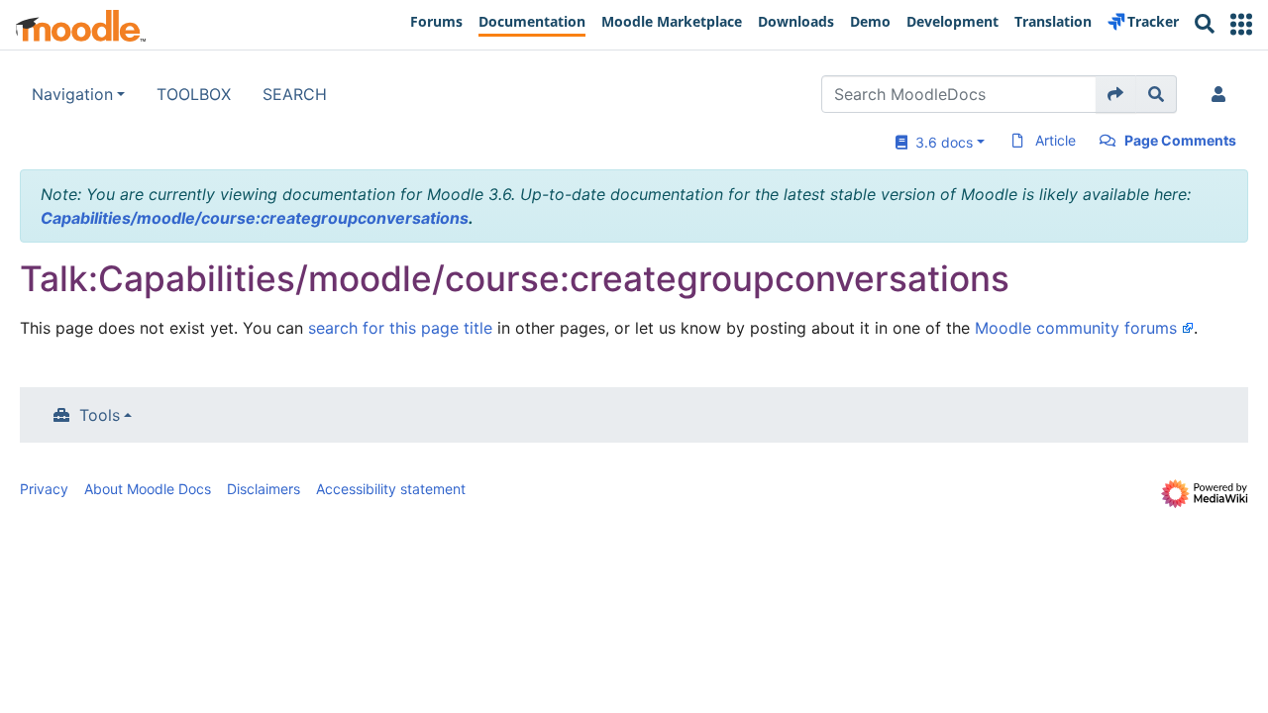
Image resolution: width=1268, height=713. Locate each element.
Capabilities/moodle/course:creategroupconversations (255, 218)
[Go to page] (1116, 94)
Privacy (44, 488)
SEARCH (295, 94)
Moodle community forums (1076, 328)
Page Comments (1180, 140)
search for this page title (400, 328)
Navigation (72, 94)
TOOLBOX (194, 94)
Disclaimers (263, 488)
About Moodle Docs (147, 488)
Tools (99, 415)
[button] (1241, 24)
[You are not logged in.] (1222, 94)
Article (1055, 140)
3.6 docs (940, 142)
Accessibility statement (391, 488)
